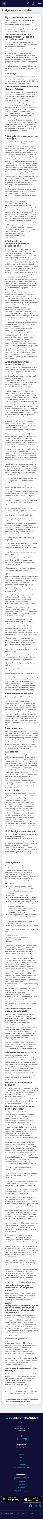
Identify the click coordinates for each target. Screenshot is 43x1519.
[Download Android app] (10, 1499)
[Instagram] (35, 1506)
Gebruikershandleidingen (21, 1468)
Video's (21, 1454)
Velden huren (21, 1451)
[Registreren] (33, 3)
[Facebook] (30, 1506)
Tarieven (21, 1484)
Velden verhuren (21, 1448)
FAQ (21, 1458)
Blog (21, 1461)
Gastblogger (21, 1464)
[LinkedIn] (40, 1506)
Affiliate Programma (21, 1491)
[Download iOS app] (32, 1499)
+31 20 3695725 (21, 1439)
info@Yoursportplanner (21, 1300)
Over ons (21, 1488)
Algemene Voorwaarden (21, 1478)
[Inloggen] (28, 3)
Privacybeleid (21, 1481)
